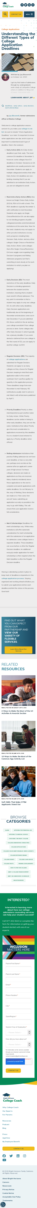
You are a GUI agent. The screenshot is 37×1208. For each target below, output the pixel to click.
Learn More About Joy (22, 97)
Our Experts (7, 1111)
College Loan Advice (26, 859)
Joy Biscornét (25, 74)
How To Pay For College (18, 867)
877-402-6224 (12, 921)
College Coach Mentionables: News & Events (18, 851)
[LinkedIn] (18, 1156)
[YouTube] (4, 1160)
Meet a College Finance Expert (18, 872)
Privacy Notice (8, 1189)
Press (4, 1134)
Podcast (5, 1124)
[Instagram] (24, 1156)
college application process (13, 578)
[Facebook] (4, 1156)
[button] (5, 14)
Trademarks (7, 1200)
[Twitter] (11, 1156)
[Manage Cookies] (3, 1204)
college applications (17, 359)
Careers (5, 1182)
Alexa (7, 830)
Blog (4, 1128)
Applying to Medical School (18, 834)
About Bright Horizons (11, 1178)
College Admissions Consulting (18, 842)
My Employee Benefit (11, 1142)
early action (18, 106)
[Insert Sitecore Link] (19, 921)
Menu (28, 14)
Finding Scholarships (25, 863)
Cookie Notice (8, 1193)
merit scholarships (11, 108)
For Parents (7, 1115)
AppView (6, 1138)
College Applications (18, 847)
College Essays (9, 859)
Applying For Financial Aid (23, 830)
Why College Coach (10, 1107)
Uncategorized (18, 880)
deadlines (9, 106)
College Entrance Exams (18, 855)
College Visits (9, 863)
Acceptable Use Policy (11, 1197)
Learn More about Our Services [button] (18, 650)
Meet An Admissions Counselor (18, 876)
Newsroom (6, 1186)
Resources (6, 1121)
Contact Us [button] (16, 14)
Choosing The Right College (18, 838)
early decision (29, 106)
